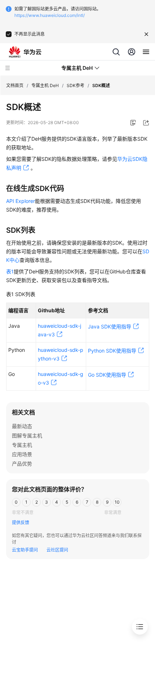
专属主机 (22, 445)
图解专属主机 (27, 435)
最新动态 (22, 426)
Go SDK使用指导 (107, 375)
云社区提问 (57, 550)
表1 (10, 271)
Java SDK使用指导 (109, 326)
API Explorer (20, 201)
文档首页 (14, 85)
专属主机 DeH (45, 85)
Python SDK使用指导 (112, 351)
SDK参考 (75, 85)
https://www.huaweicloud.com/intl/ (49, 15)
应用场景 (22, 454)
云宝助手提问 (25, 550)
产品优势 (22, 463)
